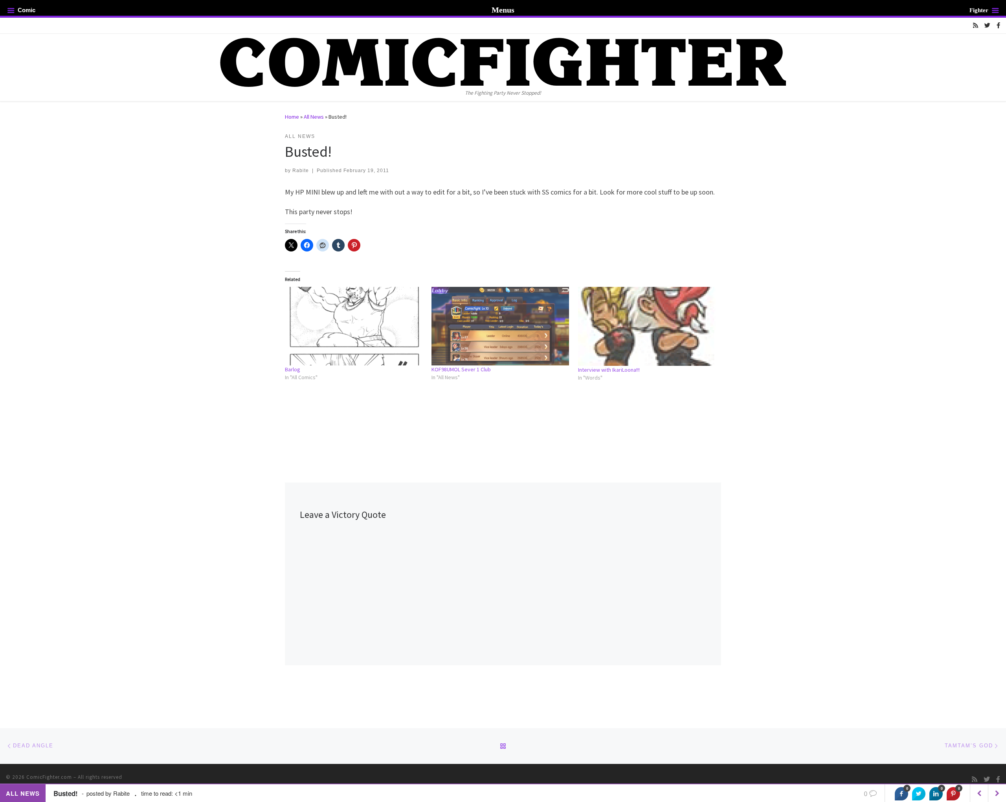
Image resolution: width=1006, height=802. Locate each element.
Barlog (292, 369)
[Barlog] (354, 326)
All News (314, 116)
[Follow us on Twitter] (987, 25)
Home (292, 116)
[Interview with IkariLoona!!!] (647, 326)
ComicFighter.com (49, 777)
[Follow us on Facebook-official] (998, 25)
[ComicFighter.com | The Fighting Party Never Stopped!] (503, 61)
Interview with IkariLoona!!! (609, 369)
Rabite (300, 170)
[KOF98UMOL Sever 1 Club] (500, 326)
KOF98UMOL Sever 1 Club (461, 369)
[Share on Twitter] (918, 793)
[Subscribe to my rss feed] (975, 25)
